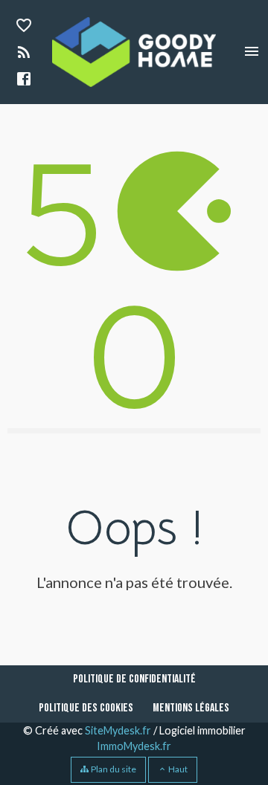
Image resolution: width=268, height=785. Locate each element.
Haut (177, 769)
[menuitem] (134, 679)
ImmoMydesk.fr (134, 746)
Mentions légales (191, 708)
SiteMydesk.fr (118, 730)
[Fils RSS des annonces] (22, 54)
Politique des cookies (86, 708)
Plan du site (112, 769)
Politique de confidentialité (134, 679)
